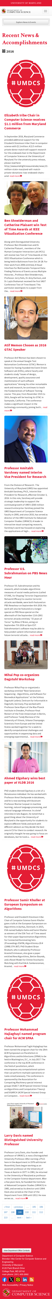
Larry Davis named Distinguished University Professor (23, 1139)
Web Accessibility (10, 1284)
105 (34, 1206)
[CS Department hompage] (26, 1291)
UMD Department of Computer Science (21, 11)
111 (34, 1212)
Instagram (18, 1279)
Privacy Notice (26, 1284)
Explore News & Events (26, 22)
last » (28, 1217)
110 (27, 1212)
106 (41, 1206)
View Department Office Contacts (17, 1250)
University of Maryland (26, 3)
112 (41, 1212)
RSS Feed (31, 1279)
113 (5, 1217)
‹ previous (18, 1206)
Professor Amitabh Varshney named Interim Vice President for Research (25, 472)
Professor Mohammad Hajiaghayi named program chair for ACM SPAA (25, 1033)
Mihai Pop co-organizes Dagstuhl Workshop (21, 677)
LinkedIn (25, 1279)
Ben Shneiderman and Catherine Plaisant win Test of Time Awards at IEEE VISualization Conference (25, 227)
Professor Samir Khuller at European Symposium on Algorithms (24, 904)
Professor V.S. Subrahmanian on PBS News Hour (25, 573)
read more (15, 175)
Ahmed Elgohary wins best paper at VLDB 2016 (24, 780)
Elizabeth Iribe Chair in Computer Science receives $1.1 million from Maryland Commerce (25, 121)
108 (12, 1212)
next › (19, 1217)
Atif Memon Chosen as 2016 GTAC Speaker (25, 347)
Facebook (4, 1279)
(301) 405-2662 (21, 1274)
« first (7, 1206)
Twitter (11, 1279)
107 (5, 1212)
